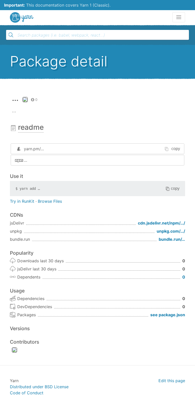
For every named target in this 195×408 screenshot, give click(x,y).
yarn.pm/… (34, 148)
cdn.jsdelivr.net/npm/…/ (161, 223)
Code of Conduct (26, 392)
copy (175, 148)
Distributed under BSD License (39, 386)
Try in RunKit (22, 201)
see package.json (167, 314)
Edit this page (171, 380)
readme (31, 127)
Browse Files (50, 201)
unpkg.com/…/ (171, 231)
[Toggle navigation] (178, 17)
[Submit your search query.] (11, 35)
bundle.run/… (172, 239)
